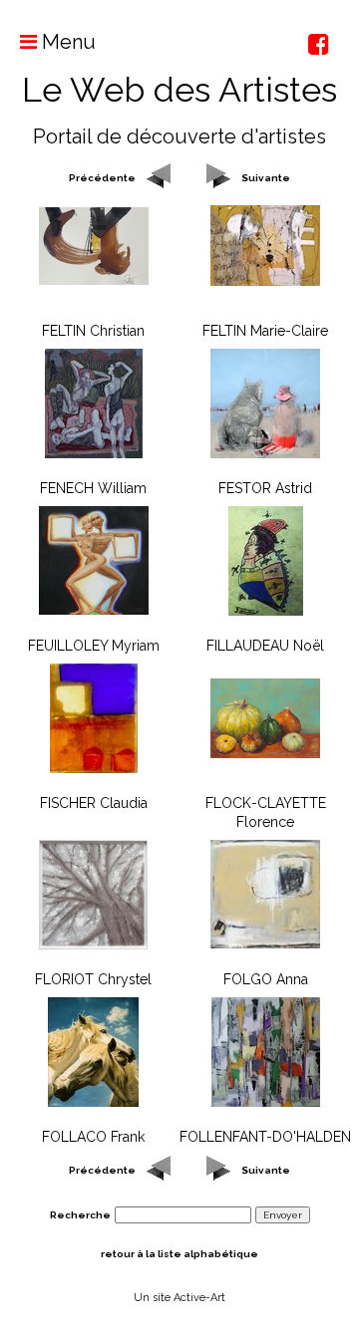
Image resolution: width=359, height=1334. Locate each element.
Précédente (102, 177)
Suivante (265, 177)
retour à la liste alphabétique (179, 1253)
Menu (66, 42)
